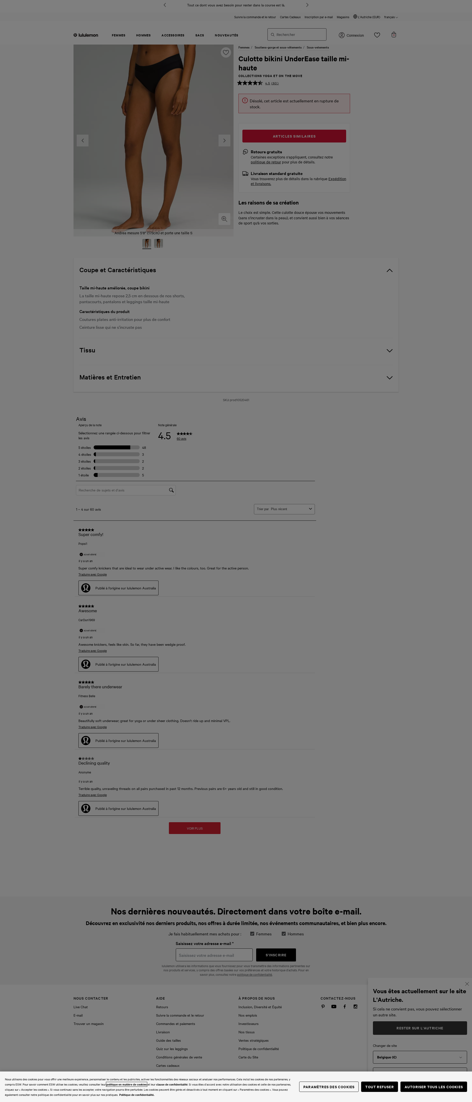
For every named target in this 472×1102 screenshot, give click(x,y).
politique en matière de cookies (126, 1084)
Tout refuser (379, 1086)
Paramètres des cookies (328, 1086)
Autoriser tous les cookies (434, 1086)
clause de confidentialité (172, 1084)
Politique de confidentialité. (136, 1095)
